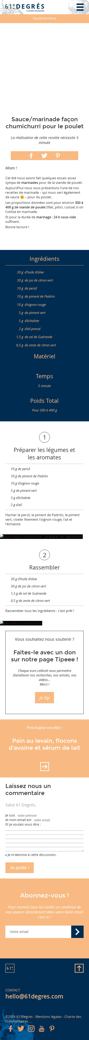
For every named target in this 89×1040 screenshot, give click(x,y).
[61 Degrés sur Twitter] (21, 1032)
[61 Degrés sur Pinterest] (52, 1032)
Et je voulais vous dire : (23, 824)
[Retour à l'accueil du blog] (24, 7)
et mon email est (18, 820)
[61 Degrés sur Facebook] (10, 1032)
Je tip (45, 698)
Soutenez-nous (44, 18)
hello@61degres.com (34, 996)
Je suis (10, 815)
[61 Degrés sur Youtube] (41, 1032)
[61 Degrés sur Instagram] (31, 1032)
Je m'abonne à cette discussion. (32, 854)
